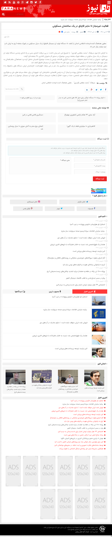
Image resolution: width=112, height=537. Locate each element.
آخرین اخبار (89, 291)
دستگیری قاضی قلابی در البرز (33, 115)
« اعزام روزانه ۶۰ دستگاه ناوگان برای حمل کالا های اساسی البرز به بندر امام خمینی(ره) (82, 99)
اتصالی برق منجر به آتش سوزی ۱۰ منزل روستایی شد (25, 127)
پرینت (73, 32)
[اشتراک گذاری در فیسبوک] (105, 90)
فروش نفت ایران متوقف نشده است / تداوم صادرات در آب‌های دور (63, 322)
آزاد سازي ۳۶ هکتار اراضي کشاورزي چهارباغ (79, 115)
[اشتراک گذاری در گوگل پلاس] (92, 90)
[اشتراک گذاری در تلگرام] (96, 90)
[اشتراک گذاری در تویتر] (101, 90)
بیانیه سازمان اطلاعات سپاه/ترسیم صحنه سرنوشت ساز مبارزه (81, 19)
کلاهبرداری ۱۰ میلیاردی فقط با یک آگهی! (81, 126)
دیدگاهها (19, 291)
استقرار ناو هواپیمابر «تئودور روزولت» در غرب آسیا (69, 296)
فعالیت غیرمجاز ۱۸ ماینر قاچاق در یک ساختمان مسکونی (80, 26)
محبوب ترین (54, 291)
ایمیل (81, 32)
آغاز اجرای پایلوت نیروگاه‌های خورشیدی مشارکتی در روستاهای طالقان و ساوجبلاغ (68, 389)
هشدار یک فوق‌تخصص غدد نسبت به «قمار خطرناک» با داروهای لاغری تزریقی (59, 335)
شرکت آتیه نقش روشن (82, 532)
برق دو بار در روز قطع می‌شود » (30, 97)
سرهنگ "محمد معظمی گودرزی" (84, 82)
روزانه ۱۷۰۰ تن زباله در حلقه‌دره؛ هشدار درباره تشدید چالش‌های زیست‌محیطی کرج (16, 389)
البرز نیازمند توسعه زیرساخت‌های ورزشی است (71, 348)
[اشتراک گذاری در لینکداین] (87, 90)
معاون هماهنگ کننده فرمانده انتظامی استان (57, 82)
